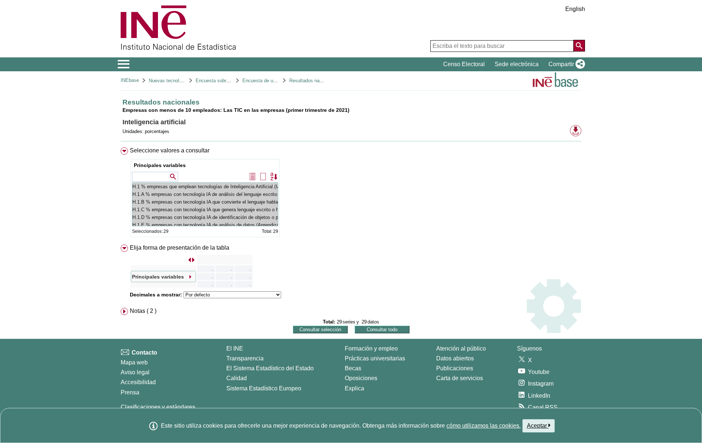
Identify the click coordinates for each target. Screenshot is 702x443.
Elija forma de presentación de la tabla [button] (179, 248)
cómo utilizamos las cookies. (483, 426)
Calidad (236, 378)
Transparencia (245, 358)
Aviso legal (135, 372)
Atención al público (461, 348)
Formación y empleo (371, 348)
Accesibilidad (138, 382)
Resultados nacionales (313, 80)
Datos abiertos (455, 358)
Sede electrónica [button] (517, 64)
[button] (565, 64)
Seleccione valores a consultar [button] (170, 150)
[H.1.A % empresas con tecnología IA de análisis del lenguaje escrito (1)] (205, 194)
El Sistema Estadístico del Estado (270, 368)
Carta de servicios (459, 378)
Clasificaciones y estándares (158, 407)
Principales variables (160, 165)
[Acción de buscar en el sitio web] (579, 46)
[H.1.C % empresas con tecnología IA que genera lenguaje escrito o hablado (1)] (205, 209)
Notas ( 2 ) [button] (143, 311)
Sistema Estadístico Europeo (263, 388)
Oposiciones (361, 378)
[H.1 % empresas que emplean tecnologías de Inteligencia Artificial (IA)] (205, 186)
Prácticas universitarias (375, 358)
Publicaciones (454, 368)
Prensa (130, 392)
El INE (234, 348)
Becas (353, 368)
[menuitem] (351, 194)
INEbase (130, 80)
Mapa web (134, 362)
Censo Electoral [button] (464, 64)
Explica (354, 388)
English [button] (575, 9)
